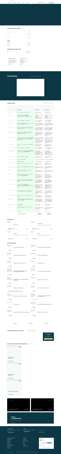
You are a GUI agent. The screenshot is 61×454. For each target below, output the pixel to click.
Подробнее (9, 64)
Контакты (27, 2)
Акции (24, 442)
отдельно (28, 112)
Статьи (24, 443)
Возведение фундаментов (10, 445)
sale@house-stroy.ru (42, 432)
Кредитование (25, 439)
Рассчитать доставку (27, 52)
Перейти (42, 326)
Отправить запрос (12, 325)
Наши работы (14, 2)
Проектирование (9, 444)
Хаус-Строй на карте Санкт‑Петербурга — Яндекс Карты (46, 448)
